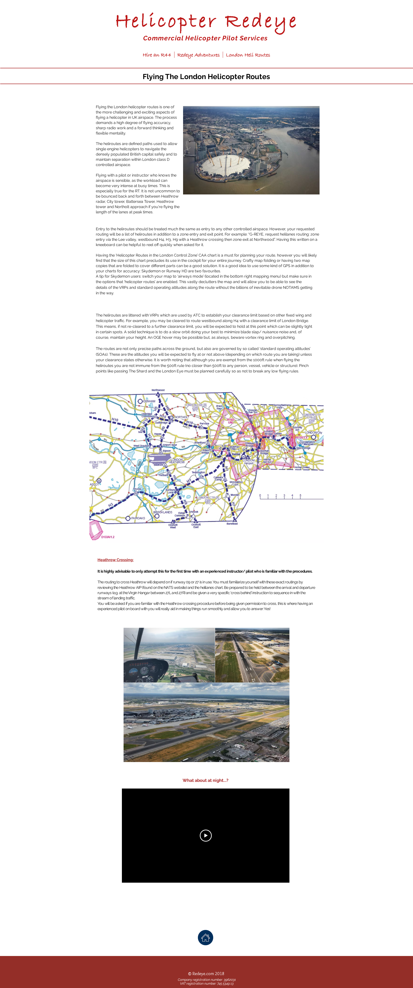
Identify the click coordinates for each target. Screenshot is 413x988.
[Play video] (206, 836)
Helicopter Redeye (207, 21)
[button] (251, 150)
